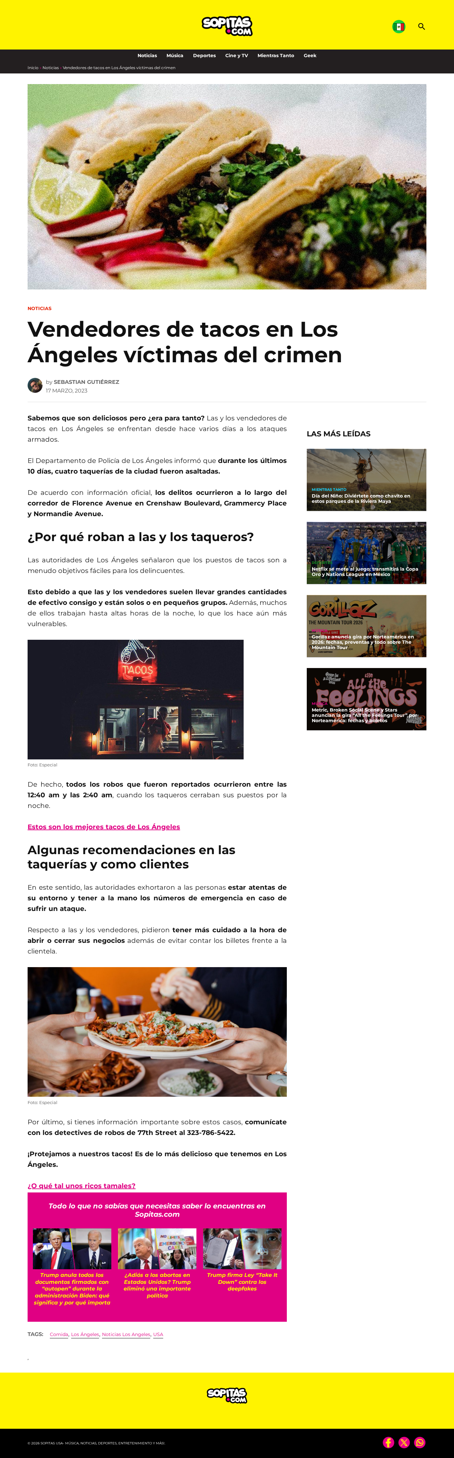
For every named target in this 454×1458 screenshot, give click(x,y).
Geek (310, 55)
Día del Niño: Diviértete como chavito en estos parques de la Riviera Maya (361, 498)
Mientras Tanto (276, 55)
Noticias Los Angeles (126, 1334)
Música (175, 55)
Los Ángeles (85, 1334)
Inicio (33, 67)
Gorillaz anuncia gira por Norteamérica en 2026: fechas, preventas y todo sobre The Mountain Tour (363, 642)
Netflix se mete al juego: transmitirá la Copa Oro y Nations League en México (365, 571)
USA (158, 1334)
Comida (59, 1334)
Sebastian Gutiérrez (86, 382)
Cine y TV (236, 55)
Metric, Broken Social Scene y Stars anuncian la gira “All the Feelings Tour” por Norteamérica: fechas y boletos (364, 715)
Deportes (204, 55)
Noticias (147, 55)
